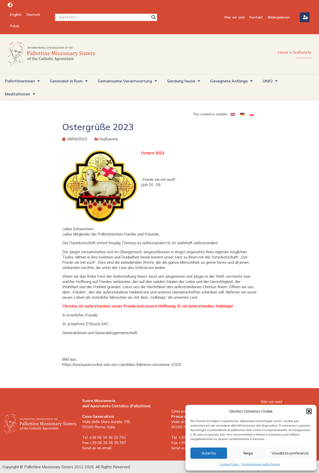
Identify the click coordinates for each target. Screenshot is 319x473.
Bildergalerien (279, 17)
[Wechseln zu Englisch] (233, 114)
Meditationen (17, 93)
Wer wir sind (234, 17)
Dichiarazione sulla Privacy (260, 464)
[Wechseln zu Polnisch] (251, 114)
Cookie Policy (229, 464)
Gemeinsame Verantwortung (125, 80)
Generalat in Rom (66, 80)
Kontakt (256, 17)
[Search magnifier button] (153, 17)
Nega (248, 453)
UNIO (268, 80)
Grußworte (302, 52)
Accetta (209, 453)
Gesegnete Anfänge (229, 80)
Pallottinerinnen (20, 80)
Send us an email (96, 448)
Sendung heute (181, 80)
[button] (309, 411)
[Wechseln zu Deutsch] (242, 114)
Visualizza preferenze (290, 453)
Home (283, 52)
